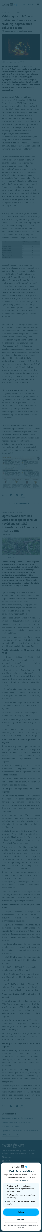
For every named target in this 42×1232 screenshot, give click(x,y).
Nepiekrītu (21, 1219)
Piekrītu (21, 1212)
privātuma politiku (21, 1180)
